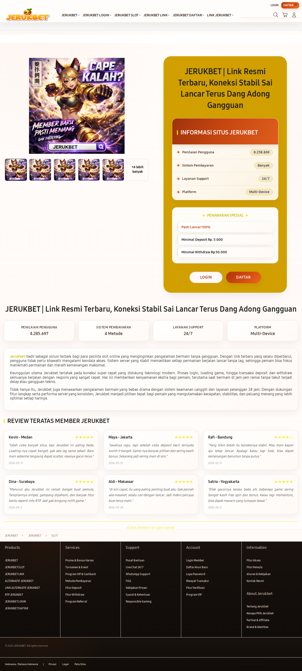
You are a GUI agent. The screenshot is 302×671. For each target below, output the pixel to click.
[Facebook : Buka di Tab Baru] (269, 664)
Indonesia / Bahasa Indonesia (21, 664)
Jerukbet (17, 356)
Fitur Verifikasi (195, 587)
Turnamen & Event (76, 567)
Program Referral (76, 601)
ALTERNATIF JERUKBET (19, 581)
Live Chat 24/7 (134, 567)
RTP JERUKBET (14, 594)
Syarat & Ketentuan (138, 594)
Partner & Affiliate (258, 620)
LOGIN (206, 277)
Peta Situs (80, 664)
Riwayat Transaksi (197, 581)
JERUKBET (11, 560)
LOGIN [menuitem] (275, 5)
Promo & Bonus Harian (79, 560)
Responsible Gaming (138, 601)
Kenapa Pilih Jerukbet (260, 613)
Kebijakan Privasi (136, 587)
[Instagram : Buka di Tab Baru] (286, 664)
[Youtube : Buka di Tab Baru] (294, 664)
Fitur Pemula (254, 567)
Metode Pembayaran (78, 581)
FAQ (128, 581)
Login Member (195, 560)
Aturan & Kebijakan (259, 574)
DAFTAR (243, 277)
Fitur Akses (254, 560)
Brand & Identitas (257, 627)
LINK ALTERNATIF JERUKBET (22, 587)
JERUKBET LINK (14, 574)
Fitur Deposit (73, 587)
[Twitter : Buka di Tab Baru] (278, 664)
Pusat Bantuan (135, 560)
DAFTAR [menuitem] (288, 5)
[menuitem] (69, 15)
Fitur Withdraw (74, 594)
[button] (285, 14)
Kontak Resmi (255, 581)
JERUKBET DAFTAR (16, 608)
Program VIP (194, 594)
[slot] (27, 15)
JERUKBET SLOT (15, 567)
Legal (65, 664)
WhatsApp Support (138, 574)
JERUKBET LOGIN (15, 601)
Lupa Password (195, 574)
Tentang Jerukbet (257, 606)
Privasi (52, 664)
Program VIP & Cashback (80, 574)
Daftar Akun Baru (197, 567)
